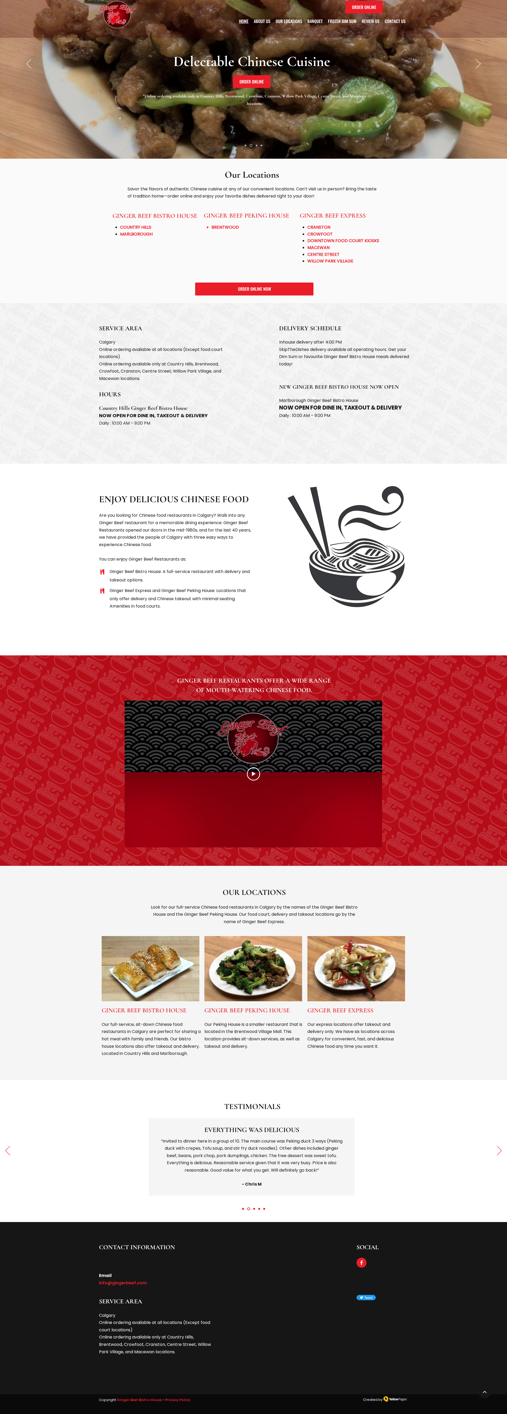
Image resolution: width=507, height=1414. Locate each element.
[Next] (478, 64)
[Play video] (253, 774)
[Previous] (28, 64)
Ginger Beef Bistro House (139, 1399)
